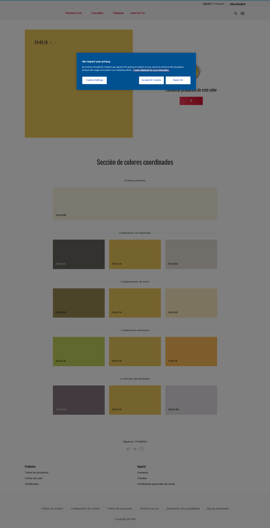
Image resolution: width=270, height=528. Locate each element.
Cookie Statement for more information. (151, 70)
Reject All (178, 80)
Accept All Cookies (151, 80)
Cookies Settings (94, 80)
